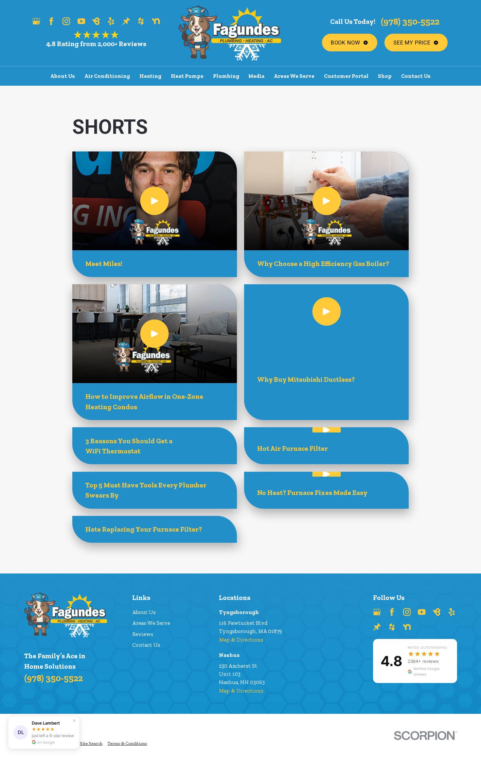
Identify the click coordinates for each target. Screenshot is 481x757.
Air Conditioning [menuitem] (107, 76)
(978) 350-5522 (410, 21)
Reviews (142, 634)
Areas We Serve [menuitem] (294, 76)
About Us (144, 612)
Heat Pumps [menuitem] (187, 76)
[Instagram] (66, 21)
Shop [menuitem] (385, 76)
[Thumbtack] (126, 21)
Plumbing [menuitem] (226, 76)
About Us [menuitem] (62, 76)
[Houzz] (141, 21)
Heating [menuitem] (150, 76)
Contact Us (146, 645)
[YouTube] (81, 21)
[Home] (230, 33)
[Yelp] (111, 21)
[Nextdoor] (156, 21)
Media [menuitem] (256, 76)
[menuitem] (91, 743)
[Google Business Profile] (36, 21)
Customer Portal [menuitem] (346, 76)
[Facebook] (51, 21)
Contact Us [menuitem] (416, 76)
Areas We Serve (151, 623)
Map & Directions (241, 639)
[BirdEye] (96, 21)
